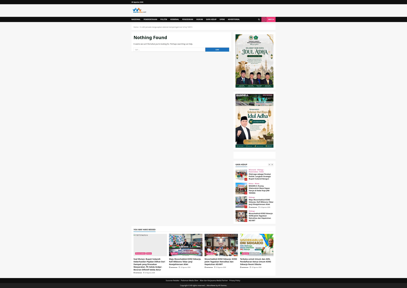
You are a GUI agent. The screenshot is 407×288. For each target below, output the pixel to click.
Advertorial (234, 19)
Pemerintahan (150, 19)
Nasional (135, 19)
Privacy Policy (234, 280)
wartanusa (253, 207)
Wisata (257, 183)
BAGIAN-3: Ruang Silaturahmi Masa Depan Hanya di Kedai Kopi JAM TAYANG (241, 188)
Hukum (199, 19)
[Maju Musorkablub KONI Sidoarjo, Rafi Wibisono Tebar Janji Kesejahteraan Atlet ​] (185, 245)
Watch (271, 19)
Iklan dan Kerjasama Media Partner (214, 280)
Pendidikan (187, 19)
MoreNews (211, 285)
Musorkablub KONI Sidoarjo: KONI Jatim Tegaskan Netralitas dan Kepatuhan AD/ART (241, 216)
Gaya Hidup (211, 19)
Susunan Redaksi (172, 280)
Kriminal (174, 19)
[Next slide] (272, 164)
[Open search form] (259, 19)
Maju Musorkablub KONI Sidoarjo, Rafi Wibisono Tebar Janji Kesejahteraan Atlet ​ (241, 202)
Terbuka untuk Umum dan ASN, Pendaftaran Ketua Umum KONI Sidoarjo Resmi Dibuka (255, 262)
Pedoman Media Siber (189, 280)
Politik (163, 19)
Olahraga (260, 169)
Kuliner (251, 183)
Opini (222, 19)
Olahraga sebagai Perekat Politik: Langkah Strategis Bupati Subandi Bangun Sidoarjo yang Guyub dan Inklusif (241, 175)
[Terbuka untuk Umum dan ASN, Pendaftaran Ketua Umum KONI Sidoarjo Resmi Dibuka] (256, 245)
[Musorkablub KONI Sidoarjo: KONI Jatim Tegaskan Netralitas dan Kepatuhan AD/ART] (221, 245)
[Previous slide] (269, 164)
